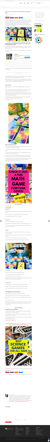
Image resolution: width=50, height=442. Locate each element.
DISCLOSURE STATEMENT (39, 19)
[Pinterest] (41, 439)
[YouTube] (44, 439)
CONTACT (17, 432)
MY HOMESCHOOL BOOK (19, 431)
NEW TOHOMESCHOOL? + (21, 6)
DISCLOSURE (30, 375)
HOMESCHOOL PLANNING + (28, 6)
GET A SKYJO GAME (8, 207)
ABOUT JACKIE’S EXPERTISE (19, 430)
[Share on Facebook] (12, 19)
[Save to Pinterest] (7, 19)
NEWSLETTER (28, 430)
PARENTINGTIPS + (32, 6)
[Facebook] (38, 439)
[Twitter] (42, 439)
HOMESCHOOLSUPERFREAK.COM (9, 431)
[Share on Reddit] (16, 19)
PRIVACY (16, 433)
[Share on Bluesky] (21, 19)
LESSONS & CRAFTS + (25, 6)
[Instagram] (40, 439)
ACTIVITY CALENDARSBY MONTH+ (38, 6)
